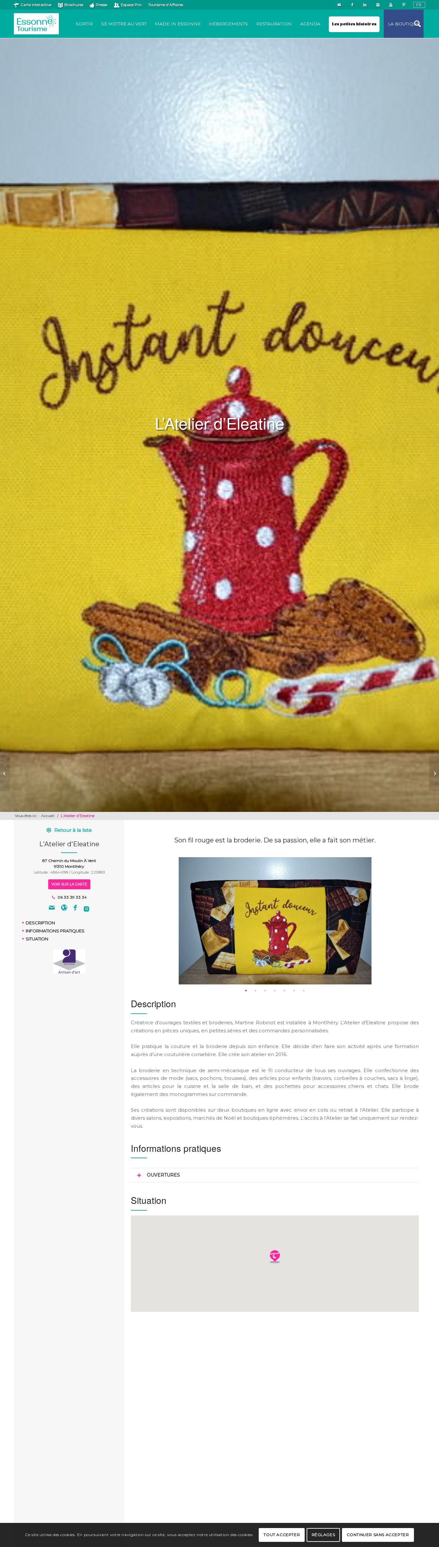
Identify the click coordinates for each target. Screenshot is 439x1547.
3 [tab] (265, 990)
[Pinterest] (403, 5)
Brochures (73, 4)
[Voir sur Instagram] (86, 909)
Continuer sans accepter (378, 1534)
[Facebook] (352, 5)
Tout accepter (282, 1534)
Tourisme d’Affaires (165, 4)
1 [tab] (246, 990)
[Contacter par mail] (52, 909)
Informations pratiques (55, 930)
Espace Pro (131, 4)
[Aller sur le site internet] (64, 909)
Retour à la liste (73, 830)
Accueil (47, 815)
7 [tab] (303, 990)
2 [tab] (255, 990)
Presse (101, 4)
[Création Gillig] (5, 773)
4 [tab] (275, 990)
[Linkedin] (365, 5)
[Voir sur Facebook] (75, 909)
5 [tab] (284, 990)
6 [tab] (294, 990)
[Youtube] (390, 5)
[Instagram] (377, 5)
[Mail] (339, 5)
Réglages (323, 1534)
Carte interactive (36, 4)
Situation (37, 938)
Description (40, 923)
